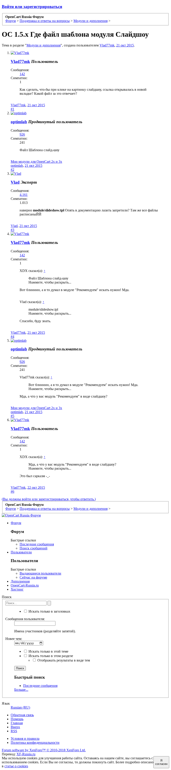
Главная (17, 723)
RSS (14, 731)
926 (22, 134)
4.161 (24, 195)
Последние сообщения (37, 544)
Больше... (21, 690)
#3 (12, 230)
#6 (12, 491)
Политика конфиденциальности (35, 742)
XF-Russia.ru (25, 754)
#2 (12, 169)
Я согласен (161, 762)
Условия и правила (25, 738)
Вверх (15, 727)
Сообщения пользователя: (25, 619)
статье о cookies (16, 766)
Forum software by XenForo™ (44, 750)
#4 (12, 336)
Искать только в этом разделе (50, 656)
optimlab (19, 121)
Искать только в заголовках (49, 611)
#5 (12, 416)
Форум (16, 523)
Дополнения (20, 581)
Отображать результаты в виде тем (63, 660)
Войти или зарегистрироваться (32, 6)
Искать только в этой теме (48, 651)
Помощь (17, 719)
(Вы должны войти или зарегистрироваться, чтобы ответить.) (49, 499)
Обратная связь (22, 715)
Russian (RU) (20, 707)
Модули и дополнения (43, 45)
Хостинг (17, 589)
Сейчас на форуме (33, 577)
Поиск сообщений (33, 548)
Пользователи (21, 552)
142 (22, 74)
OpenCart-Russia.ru (25, 585)
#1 (12, 109)
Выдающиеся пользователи (40, 573)
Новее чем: (13, 639)
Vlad (15, 182)
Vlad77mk (107, 45)
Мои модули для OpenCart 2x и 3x (36, 161)
